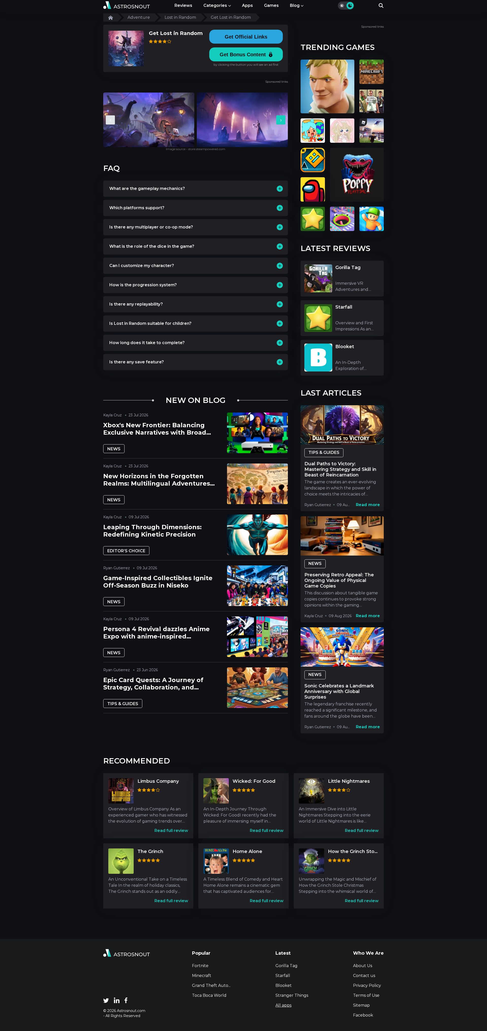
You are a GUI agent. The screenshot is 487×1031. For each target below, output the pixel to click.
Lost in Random (180, 17)
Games (271, 5)
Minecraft (201, 975)
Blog (295, 5)
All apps (283, 1005)
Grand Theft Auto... (211, 985)
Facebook (363, 1015)
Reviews (183, 5)
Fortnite (200, 965)
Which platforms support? (136, 207)
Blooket (283, 985)
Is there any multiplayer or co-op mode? (151, 227)
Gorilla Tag (286, 965)
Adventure (139, 17)
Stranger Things (291, 995)
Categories (215, 5)
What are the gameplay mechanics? (147, 188)
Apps (247, 5)
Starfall (282, 975)
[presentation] (110, 120)
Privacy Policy (367, 985)
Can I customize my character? (141, 265)
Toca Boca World (209, 995)
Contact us (364, 975)
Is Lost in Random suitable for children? (150, 323)
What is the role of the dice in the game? (151, 246)
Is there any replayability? (136, 304)
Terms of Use (366, 995)
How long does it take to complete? (147, 342)
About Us (362, 965)
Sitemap (361, 1005)
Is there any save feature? (136, 362)
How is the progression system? (143, 284)
